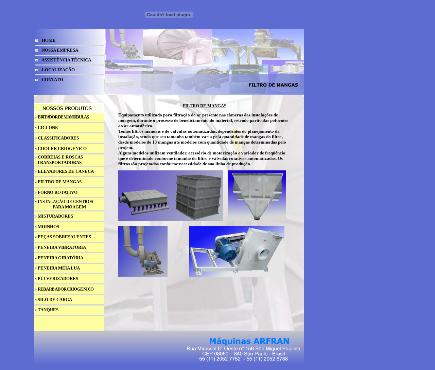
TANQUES (48, 309)
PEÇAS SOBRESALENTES (64, 236)
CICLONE (48, 127)
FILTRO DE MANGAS (60, 181)
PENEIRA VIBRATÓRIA (62, 247)
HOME (49, 40)
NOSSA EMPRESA (60, 50)
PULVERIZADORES (58, 278)
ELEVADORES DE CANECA (66, 171)
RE (40, 289)
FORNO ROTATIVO (57, 192)
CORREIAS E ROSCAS (60, 157)
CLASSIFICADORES (58, 138)
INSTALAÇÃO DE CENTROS (65, 201)
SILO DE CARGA (55, 299)
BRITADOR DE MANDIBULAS (63, 116)
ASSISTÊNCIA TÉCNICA (66, 59)
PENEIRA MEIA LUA (59, 268)
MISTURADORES (55, 216)
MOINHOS (48, 226)
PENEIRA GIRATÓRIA (60, 257)
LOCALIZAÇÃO (58, 69)
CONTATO (52, 79)
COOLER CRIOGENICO (62, 148)
